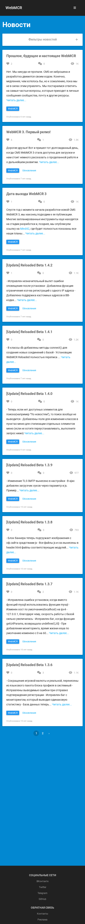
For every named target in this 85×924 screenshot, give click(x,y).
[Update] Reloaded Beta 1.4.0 (29, 394)
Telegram (42, 893)
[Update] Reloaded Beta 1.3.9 (29, 465)
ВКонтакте (42, 881)
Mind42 (24, 228)
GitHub (42, 899)
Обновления (29, 170)
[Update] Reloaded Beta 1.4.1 (29, 332)
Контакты (42, 913)
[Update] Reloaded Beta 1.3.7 (29, 584)
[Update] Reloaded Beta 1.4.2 (29, 265)
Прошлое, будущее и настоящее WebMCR (41, 56)
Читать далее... (16, 100)
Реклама (42, 919)
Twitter (42, 887)
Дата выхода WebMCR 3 (26, 194)
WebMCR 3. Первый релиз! (28, 132)
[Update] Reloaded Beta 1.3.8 (29, 522)
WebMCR (14, 7)
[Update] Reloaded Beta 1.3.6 (29, 665)
